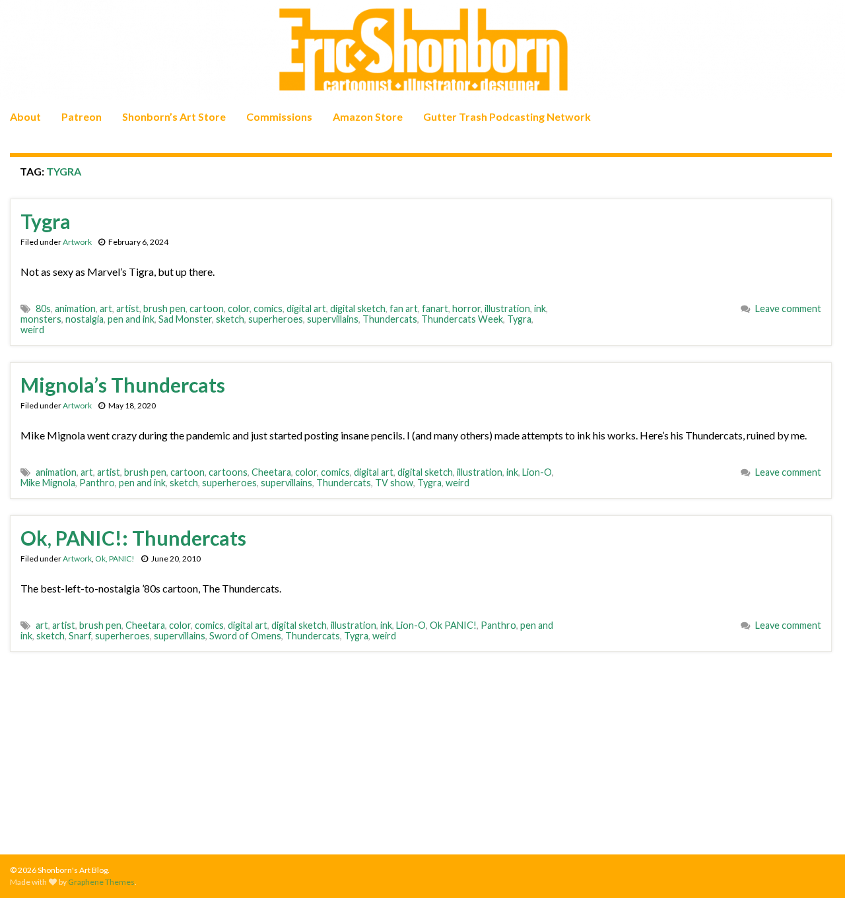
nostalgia (84, 319)
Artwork (77, 242)
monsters (40, 319)
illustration (507, 308)
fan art (403, 308)
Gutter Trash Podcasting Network (507, 116)
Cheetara (271, 472)
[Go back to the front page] (422, 50)
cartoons (228, 472)
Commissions (279, 116)
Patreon (81, 116)
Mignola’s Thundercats (122, 385)
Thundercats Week (462, 319)
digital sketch (358, 308)
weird (32, 329)
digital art (306, 308)
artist (127, 308)
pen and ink (131, 319)
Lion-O (537, 472)
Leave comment (788, 308)
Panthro (97, 482)
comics (268, 308)
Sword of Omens (245, 635)
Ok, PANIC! (115, 558)
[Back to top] (815, 868)
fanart (435, 308)
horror (466, 308)
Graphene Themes (101, 882)
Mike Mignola (47, 482)
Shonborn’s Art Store (174, 116)
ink (540, 308)
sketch (230, 319)
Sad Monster (185, 319)
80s (43, 308)
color (239, 308)
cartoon (206, 308)
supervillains (332, 319)
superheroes (275, 319)
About (25, 116)
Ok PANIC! (453, 625)
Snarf (80, 635)
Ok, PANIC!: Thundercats (133, 538)
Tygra (45, 221)
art (106, 308)
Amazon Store (368, 116)
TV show (394, 482)
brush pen (164, 308)
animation (75, 308)
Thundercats (389, 319)
